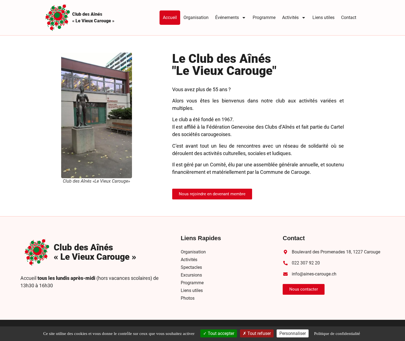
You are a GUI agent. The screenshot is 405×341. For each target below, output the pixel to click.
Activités (290, 17)
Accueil (170, 17)
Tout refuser (258, 333)
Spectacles (191, 267)
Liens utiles (323, 17)
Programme (264, 17)
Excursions (191, 275)
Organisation (196, 17)
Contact (348, 17)
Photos (188, 298)
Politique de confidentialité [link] (337, 333)
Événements (227, 17)
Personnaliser (292, 333)
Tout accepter (220, 333)
